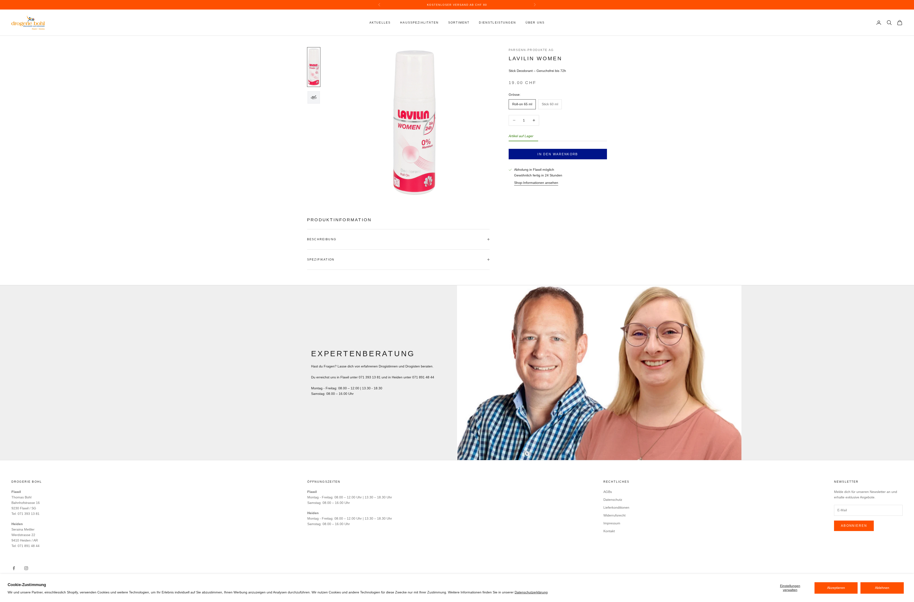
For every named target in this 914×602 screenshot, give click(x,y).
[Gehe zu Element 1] (313, 67)
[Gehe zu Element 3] (313, 97)
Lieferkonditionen (616, 507)
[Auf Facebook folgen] (13, 568)
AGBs (607, 492)
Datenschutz (612, 500)
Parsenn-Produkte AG (531, 50)
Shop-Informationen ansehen (536, 182)
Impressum (611, 523)
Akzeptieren (836, 588)
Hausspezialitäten (419, 22)
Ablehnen (882, 588)
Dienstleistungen (497, 22)
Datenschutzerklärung (531, 592)
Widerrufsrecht (614, 515)
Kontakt (609, 531)
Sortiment (458, 22)
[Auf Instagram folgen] (26, 568)
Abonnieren (854, 525)
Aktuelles (380, 22)
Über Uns (535, 22)
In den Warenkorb (557, 154)
